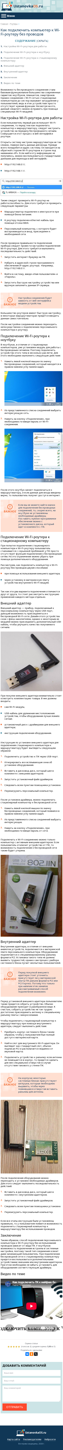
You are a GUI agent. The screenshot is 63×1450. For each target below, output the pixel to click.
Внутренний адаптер (14, 71)
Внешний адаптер (12, 65)
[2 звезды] (11, 1347)
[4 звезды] (16, 1347)
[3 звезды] (14, 1347)
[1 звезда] (9, 1347)
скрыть (42, 41)
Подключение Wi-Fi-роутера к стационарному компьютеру (29, 59)
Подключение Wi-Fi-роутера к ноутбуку (25, 52)
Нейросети (50, 1439)
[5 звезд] (19, 1347)
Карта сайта (13, 1439)
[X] (36, 1354)
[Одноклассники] (31, 1354)
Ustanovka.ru (28, 6)
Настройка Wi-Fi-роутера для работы (24, 46)
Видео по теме (10, 83)
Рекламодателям (32, 1439)
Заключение (9, 77)
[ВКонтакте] (27, 1354)
